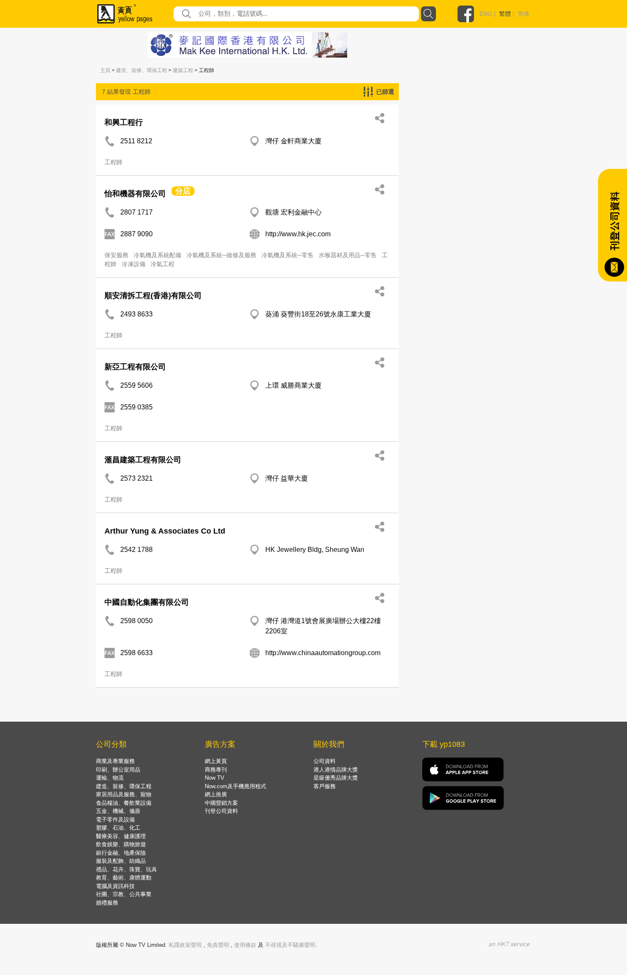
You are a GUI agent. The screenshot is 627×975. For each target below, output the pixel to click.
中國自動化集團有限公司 (146, 602)
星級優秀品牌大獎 (336, 778)
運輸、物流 (110, 778)
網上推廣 (216, 794)
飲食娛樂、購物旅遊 (121, 844)
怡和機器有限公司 (135, 193)
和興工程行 (123, 122)
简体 (524, 13)
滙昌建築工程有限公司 (142, 460)
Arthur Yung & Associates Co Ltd (164, 531)
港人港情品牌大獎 (336, 769)
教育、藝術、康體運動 (123, 877)
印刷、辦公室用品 (118, 769)
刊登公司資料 (221, 811)
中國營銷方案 (221, 803)
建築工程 (183, 70)
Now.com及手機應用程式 (235, 786)
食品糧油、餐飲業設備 (123, 803)
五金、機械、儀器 (118, 811)
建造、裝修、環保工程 (141, 70)
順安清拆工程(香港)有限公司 (153, 295)
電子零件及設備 (115, 819)
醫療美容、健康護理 (121, 836)
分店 (183, 191)
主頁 (105, 70)
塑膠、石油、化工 (118, 827)
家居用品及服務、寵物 (123, 794)
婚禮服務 (107, 903)
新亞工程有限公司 (135, 367)
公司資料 (325, 761)
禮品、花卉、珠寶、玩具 (126, 869)
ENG (485, 13)
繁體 (505, 13)
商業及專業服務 (115, 761)
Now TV (214, 778)
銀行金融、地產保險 (121, 853)
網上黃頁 (216, 761)
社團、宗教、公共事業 (123, 894)
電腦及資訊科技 (115, 886)
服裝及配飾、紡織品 (121, 861)
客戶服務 (325, 786)
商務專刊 (216, 769)
